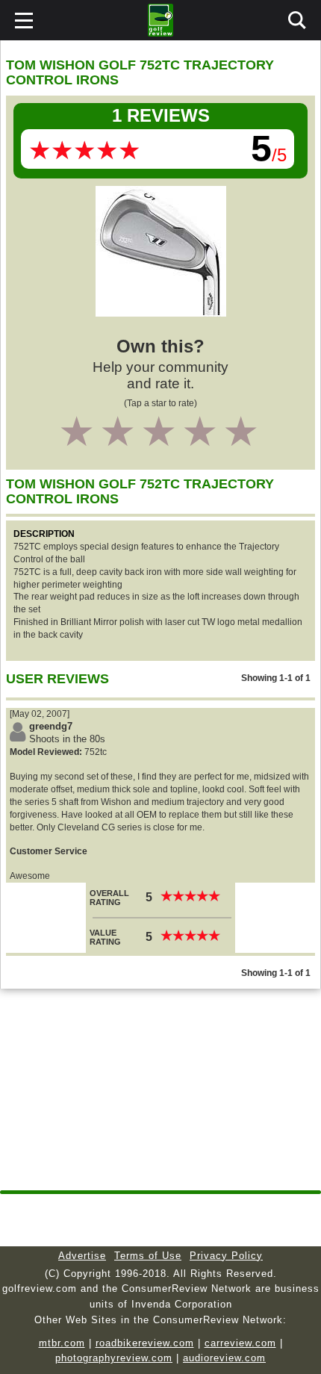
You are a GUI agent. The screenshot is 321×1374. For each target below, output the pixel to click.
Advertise (82, 1255)
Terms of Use (147, 1255)
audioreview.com (224, 1358)
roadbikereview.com (145, 1343)
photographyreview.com (113, 1358)
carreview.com (240, 1343)
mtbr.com (62, 1343)
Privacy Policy (226, 1255)
